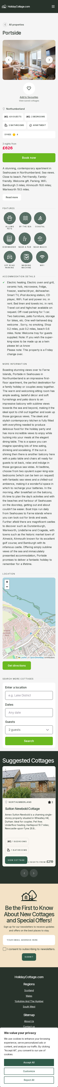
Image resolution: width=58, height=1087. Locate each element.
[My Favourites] (47, 6)
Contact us (29, 1026)
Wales (29, 995)
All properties (16, 24)
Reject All (29, 1080)
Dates (9, 704)
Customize (29, 1071)
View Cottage (16, 860)
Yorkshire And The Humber (29, 1001)
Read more (12, 197)
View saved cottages (29, 100)
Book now (29, 157)
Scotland (29, 990)
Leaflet (23, 657)
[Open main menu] (53, 6)
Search (29, 741)
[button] (29, 615)
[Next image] (49, 59)
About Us (29, 1021)
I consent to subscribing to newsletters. (30, 949)
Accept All (29, 1062)
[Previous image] (8, 59)
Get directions (17, 665)
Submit (29, 957)
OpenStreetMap (37, 657)
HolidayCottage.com (19, 6)
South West (29, 1006)
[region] (29, 1057)
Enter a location (16, 687)
